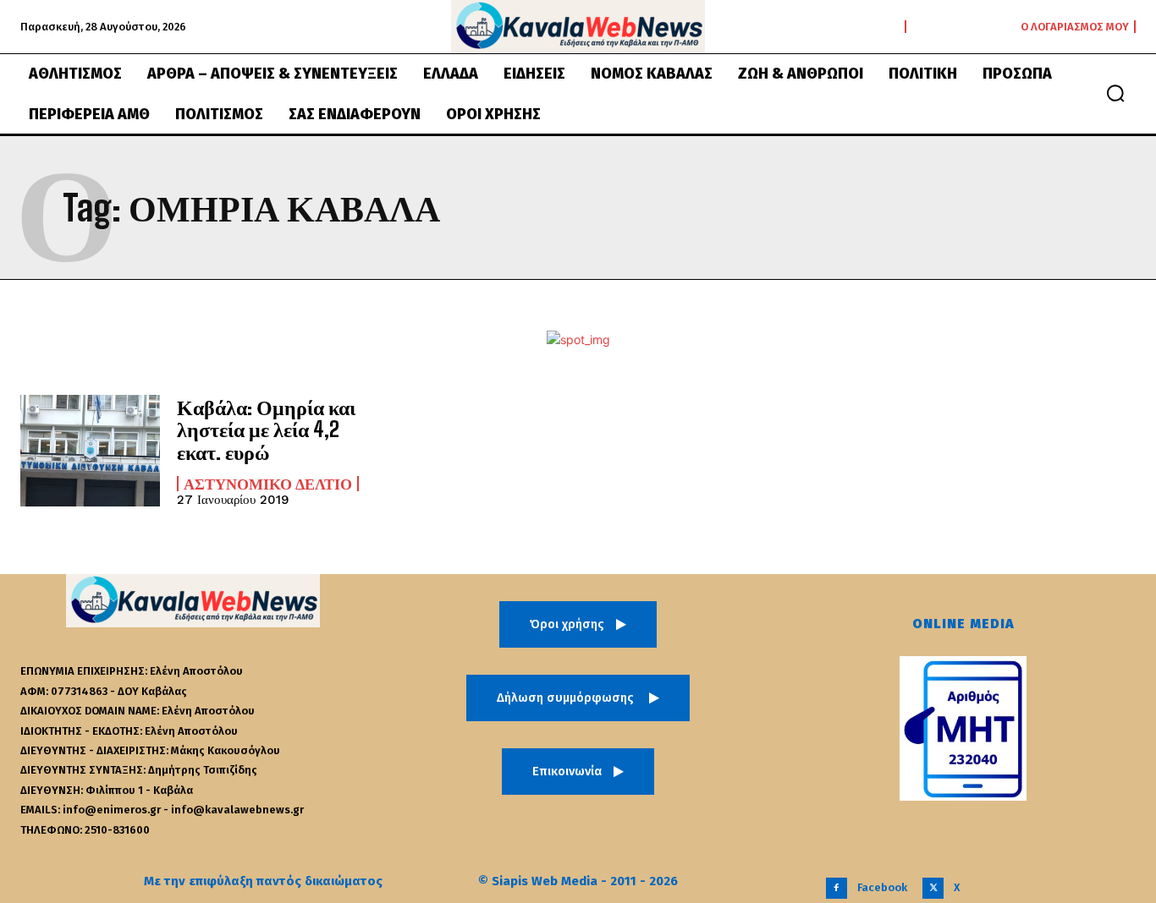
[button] (1115, 93)
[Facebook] (836, 888)
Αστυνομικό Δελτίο (268, 483)
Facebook (882, 887)
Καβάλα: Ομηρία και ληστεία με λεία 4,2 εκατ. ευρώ (266, 429)
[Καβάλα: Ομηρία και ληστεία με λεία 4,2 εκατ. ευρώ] (90, 450)
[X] (933, 888)
